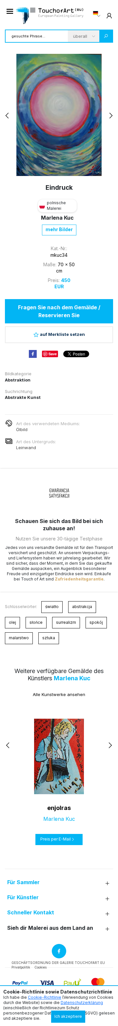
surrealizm (66, 622)
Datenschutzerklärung (82, 1002)
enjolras (59, 807)
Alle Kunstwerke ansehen (59, 694)
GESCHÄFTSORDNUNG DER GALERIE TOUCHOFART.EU (58, 963)
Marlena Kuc (57, 217)
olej (12, 622)
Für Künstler (23, 897)
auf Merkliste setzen (62, 334)
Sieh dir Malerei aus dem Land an (50, 928)
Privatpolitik (20, 967)
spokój (96, 622)
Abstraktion (17, 379)
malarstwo (19, 637)
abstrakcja (82, 606)
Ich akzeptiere (68, 1016)
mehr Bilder (59, 229)
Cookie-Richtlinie (44, 997)
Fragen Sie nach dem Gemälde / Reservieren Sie (59, 311)
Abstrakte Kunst (23, 397)
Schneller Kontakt (30, 912)
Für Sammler (23, 882)
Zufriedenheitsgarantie (79, 579)
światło (52, 606)
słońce (36, 622)
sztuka (48, 637)
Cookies (40, 967)
